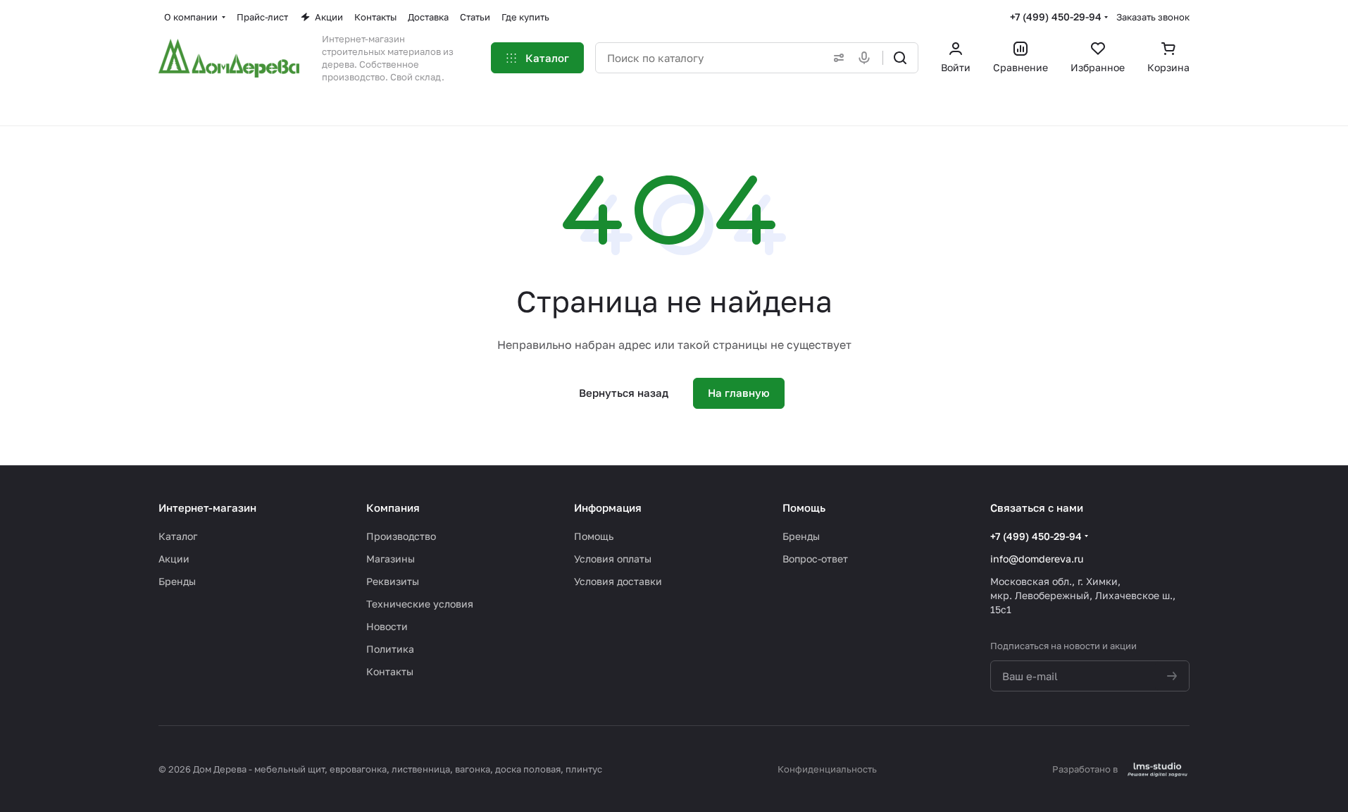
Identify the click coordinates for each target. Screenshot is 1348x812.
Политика (390, 649)
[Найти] (900, 58)
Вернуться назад (623, 392)
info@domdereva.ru (1036, 559)
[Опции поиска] (835, 58)
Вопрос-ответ (815, 559)
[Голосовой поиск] (866, 58)
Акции (173, 559)
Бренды (177, 581)
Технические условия (419, 604)
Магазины (390, 559)
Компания (393, 507)
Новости (387, 626)
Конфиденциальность (827, 769)
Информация (608, 507)
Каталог (177, 536)
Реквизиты (392, 581)
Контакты (389, 671)
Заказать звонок (1153, 17)
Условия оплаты (612, 559)
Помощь (593, 536)
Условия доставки (618, 581)
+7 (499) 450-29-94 (1056, 17)
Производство (401, 536)
